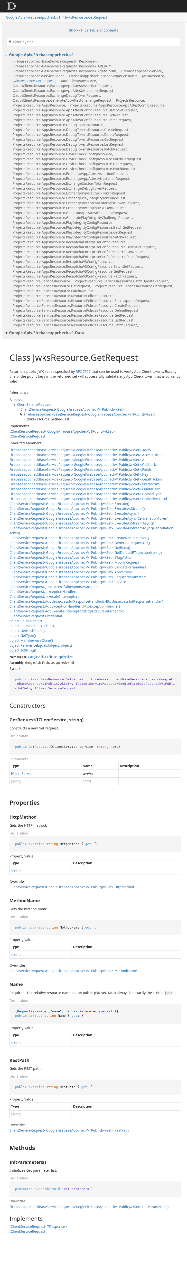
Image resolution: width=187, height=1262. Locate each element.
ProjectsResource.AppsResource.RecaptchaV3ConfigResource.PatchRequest (74, 276)
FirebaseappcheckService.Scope (39, 76)
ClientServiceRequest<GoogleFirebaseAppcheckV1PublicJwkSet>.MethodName (73, 970)
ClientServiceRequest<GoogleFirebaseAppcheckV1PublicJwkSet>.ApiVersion (70, 572)
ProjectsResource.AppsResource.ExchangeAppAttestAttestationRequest (71, 178)
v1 (72, 657)
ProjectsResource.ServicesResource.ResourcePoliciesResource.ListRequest (73, 320)
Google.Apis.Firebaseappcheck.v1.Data (46, 332)
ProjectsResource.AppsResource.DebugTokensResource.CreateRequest (70, 129)
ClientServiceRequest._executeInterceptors (44, 596)
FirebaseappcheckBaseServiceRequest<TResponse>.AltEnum (62, 66)
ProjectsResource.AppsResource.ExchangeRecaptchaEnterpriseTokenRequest (76, 203)
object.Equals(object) (26, 621)
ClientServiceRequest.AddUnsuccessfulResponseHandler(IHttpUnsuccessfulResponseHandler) (86, 601)
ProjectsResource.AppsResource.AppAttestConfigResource (117, 105)
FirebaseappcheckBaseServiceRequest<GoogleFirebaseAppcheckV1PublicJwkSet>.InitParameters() (88, 1206)
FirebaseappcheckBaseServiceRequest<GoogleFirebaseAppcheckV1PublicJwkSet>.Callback (82, 464)
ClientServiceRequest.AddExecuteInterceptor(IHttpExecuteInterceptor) (66, 611)
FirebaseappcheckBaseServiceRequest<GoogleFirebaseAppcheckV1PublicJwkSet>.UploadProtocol (88, 498)
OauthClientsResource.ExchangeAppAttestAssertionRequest (62, 85)
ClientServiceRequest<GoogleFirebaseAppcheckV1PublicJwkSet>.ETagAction (70, 557)
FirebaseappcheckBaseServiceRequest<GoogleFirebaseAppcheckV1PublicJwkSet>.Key (78, 474)
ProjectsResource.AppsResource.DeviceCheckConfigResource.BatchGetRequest (77, 159)
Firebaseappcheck (57, 657)
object (19, 399)
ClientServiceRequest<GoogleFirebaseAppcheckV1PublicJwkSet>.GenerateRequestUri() (79, 542)
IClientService (22, 773)
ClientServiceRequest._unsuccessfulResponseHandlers (54, 586)
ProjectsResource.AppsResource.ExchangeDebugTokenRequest (64, 188)
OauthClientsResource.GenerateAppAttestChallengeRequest (62, 100)
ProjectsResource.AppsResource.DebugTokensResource (58, 124)
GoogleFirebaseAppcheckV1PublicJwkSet (89, 409)
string (16, 781)
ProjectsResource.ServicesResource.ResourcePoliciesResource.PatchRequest (75, 325)
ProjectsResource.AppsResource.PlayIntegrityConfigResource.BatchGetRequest (77, 227)
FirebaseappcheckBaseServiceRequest (55, 414)
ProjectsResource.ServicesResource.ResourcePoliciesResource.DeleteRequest (75, 310)
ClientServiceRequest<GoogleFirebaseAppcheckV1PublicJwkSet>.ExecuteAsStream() (77, 508)
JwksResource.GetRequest (86, 17)
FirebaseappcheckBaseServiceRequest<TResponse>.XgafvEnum (64, 71)
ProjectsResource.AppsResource (39, 105)
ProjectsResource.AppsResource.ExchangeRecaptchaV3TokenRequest (69, 207)
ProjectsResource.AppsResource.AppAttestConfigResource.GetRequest (70, 115)
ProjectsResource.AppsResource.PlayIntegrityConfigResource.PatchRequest (74, 237)
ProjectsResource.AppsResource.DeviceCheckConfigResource (62, 154)
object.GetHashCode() (27, 630)
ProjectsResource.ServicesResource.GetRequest (51, 286)
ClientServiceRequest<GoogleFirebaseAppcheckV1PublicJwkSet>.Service (67, 581)
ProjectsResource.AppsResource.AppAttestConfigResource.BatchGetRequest (75, 110)
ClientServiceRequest (34, 404)
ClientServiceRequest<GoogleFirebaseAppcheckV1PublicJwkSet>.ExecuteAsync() (74, 513)
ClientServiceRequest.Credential (35, 616)
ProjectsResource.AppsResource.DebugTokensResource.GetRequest (68, 139)
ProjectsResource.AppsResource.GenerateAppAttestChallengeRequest (70, 212)
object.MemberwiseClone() (31, 640)
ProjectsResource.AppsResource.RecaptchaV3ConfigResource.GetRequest (72, 271)
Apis (41, 657)
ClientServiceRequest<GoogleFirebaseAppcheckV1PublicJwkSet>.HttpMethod (71, 887)
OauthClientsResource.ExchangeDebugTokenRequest (56, 95)
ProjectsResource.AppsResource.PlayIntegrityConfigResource (62, 222)
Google (33, 657)
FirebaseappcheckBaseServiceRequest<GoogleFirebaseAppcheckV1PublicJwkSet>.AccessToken (86, 454)
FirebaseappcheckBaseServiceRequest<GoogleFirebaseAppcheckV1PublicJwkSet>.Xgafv (80, 450)
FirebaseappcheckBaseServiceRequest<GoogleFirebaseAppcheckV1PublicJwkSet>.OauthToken (85, 479)
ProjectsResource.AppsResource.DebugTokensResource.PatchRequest (70, 149)
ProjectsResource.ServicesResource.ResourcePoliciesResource (63, 295)
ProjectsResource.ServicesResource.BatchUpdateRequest (121, 281)
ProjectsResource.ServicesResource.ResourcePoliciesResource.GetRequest (73, 315)
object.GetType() (22, 635)
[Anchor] (5, 705)
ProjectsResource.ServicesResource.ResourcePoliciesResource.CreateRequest (76, 305)
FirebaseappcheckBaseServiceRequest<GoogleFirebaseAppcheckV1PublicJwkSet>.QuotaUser (84, 489)
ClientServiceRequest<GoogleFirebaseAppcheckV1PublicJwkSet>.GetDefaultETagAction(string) (85, 552)
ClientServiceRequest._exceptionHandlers (43, 591)
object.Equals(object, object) (32, 625)
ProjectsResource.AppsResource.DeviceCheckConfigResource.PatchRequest (74, 168)
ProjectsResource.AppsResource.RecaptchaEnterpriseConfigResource (69, 242)
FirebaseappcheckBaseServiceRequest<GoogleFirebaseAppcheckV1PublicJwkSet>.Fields (80, 469)
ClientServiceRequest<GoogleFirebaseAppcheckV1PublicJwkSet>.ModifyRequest (74, 562)
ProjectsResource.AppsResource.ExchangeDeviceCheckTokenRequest (69, 193)
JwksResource (153, 76)
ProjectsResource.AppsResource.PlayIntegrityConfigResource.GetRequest (72, 232)
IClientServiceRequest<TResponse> (38, 1226)
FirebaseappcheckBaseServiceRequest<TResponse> (55, 61)
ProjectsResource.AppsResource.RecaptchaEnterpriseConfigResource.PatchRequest (81, 256)
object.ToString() (22, 650)
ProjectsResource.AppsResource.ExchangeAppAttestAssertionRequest (70, 173)
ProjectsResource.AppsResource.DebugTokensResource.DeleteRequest (70, 134)
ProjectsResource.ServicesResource (41, 281)
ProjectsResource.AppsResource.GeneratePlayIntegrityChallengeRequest (72, 217)
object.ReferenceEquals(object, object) (40, 645)
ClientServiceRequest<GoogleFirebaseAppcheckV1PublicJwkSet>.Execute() (69, 503)
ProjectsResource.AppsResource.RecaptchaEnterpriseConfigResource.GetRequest (79, 251)
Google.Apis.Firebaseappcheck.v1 (33, 17)
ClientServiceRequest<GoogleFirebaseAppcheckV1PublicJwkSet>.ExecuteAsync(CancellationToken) (88, 518)
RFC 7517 (83, 371)
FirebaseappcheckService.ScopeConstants (103, 76)
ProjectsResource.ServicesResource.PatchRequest (53, 291)
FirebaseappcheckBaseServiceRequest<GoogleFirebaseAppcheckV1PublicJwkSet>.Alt (78, 459)
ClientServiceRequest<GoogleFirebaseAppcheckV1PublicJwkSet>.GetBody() (69, 547)
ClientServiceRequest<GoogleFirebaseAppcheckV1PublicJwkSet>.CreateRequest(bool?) (79, 537)
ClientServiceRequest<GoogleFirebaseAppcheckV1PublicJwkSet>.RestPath (69, 1130)
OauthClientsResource (77, 80)
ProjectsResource (130, 100)
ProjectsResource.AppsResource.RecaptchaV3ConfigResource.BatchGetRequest (77, 266)
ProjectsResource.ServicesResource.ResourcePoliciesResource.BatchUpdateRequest (81, 300)
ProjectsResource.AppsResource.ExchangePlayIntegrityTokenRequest (69, 198)
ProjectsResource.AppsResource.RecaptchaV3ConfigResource (62, 261)
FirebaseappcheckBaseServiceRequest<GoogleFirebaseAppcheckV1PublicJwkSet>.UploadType (85, 494)
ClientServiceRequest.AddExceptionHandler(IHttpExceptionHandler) (64, 606)
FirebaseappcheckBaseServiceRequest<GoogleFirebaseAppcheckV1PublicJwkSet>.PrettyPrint (84, 484)
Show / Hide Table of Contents (93, 30)
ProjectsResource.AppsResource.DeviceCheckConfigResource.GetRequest (72, 163)
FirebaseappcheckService (141, 71)
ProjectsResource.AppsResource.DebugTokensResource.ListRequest (68, 144)
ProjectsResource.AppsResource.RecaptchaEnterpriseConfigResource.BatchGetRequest (84, 247)
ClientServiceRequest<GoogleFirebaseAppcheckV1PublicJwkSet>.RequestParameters (78, 577)
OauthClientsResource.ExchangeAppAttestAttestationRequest (63, 90)
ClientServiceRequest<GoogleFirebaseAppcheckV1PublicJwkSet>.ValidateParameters (77, 567)
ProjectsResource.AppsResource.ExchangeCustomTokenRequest (65, 183)
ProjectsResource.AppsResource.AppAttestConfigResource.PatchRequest (72, 120)
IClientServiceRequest (27, 431)
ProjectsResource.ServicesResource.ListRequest (133, 286)
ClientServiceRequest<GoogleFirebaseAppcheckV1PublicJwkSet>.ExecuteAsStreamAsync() (81, 523)
